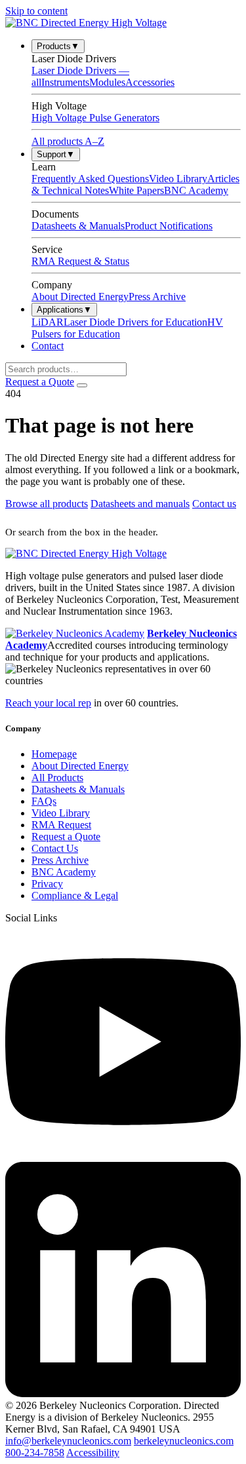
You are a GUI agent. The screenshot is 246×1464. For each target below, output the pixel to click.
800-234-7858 (34, 1452)
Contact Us (54, 848)
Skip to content (36, 10)
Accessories (149, 82)
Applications (64, 310)
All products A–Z (67, 141)
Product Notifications (169, 225)
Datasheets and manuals (140, 503)
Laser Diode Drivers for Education (135, 322)
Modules (107, 82)
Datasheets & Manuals (78, 225)
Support (56, 154)
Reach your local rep (48, 702)
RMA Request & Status (80, 261)
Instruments (65, 82)
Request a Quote (39, 381)
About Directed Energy (80, 296)
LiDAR (47, 322)
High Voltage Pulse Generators (95, 117)
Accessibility (92, 1452)
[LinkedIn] (123, 1393)
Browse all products (46, 503)
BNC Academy (196, 190)
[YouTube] (123, 1155)
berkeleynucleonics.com (184, 1440)
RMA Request (61, 824)
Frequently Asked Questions (90, 178)
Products (58, 46)
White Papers (136, 190)
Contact (47, 345)
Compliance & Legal (74, 895)
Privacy (47, 883)
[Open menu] (82, 385)
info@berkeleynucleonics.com (68, 1440)
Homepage (54, 754)
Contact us (214, 503)
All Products (57, 777)
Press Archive (157, 296)
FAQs (43, 801)
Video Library (178, 178)
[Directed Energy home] (86, 22)
